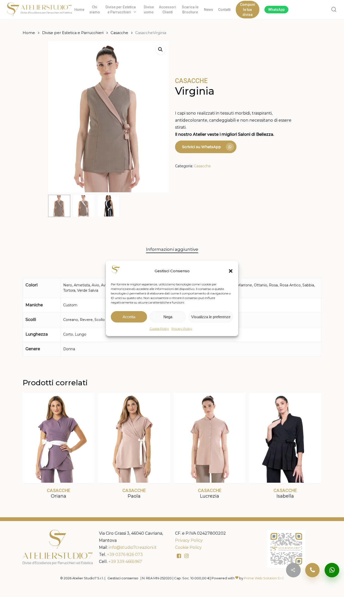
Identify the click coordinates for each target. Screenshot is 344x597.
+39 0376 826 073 (125, 554)
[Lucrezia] (210, 438)
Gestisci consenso (123, 578)
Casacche (119, 33)
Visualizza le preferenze (210, 317)
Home (29, 33)
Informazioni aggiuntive (172, 249)
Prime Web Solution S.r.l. (264, 578)
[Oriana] (58, 438)
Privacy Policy (181, 329)
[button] (230, 271)
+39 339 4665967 (125, 561)
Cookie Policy (159, 329)
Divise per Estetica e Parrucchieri (73, 33)
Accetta (129, 317)
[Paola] (134, 438)
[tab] (172, 249)
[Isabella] (285, 438)
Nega (167, 317)
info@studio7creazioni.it (133, 547)
